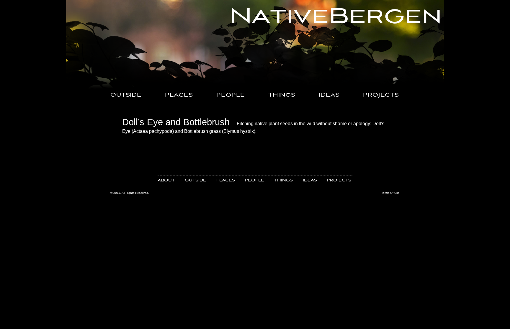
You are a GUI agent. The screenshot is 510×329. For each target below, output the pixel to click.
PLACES (179, 95)
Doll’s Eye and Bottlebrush (176, 122)
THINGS (281, 95)
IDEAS (329, 95)
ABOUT (166, 180)
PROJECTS (381, 95)
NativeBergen (336, 17)
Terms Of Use (390, 192)
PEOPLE (230, 95)
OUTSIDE (126, 95)
